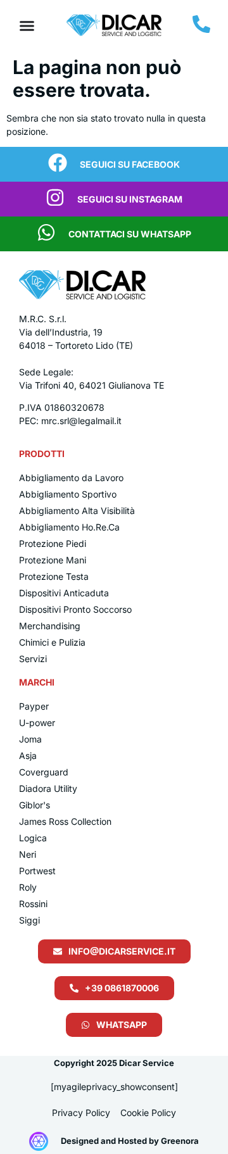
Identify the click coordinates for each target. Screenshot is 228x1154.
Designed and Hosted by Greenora (130, 1141)
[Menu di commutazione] (27, 26)
